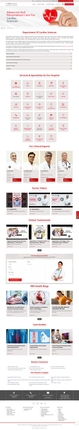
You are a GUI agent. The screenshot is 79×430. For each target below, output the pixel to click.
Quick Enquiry (38, 1)
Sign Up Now (48, 397)
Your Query (11, 272)
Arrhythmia (27, 96)
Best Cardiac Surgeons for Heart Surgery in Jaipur (39, 379)
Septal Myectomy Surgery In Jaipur (15, 369)
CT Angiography (63, 107)
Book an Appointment (69, 4)
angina (25, 39)
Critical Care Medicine (45, 411)
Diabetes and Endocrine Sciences (47, 414)
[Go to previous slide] (10, 167)
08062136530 (31, 396)
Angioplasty (51, 85)
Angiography (39, 85)
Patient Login (45, 1)
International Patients (50, 4)
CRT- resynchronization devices (51, 108)
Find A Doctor (9, 409)
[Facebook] (34, 403)
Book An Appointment (11, 410)
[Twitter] (37, 403)
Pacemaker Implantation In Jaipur (58, 368)
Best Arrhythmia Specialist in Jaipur (36, 377)
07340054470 (14, 396)
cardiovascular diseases (66, 46)
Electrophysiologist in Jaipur (14, 384)
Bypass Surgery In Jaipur (13, 366)
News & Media (61, 414)
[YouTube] (41, 403)
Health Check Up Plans (11, 412)
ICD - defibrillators (63, 117)
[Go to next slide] (69, 167)
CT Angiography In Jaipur (34, 366)
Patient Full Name (12, 261)
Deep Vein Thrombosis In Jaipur (57, 366)
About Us (58, 4)
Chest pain (16, 107)
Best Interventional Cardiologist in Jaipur (38, 382)
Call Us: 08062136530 (53, 1)
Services (34, 4)
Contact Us (60, 413)
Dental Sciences (44, 412)
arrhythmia (58, 37)
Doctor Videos (9, 413)
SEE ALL (39, 250)
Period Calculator (61, 418)
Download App (61, 420)
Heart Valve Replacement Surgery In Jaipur (17, 368)
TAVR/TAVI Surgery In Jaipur (35, 369)
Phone (28, 261)
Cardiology (63, 96)
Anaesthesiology (44, 409)
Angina (27, 85)
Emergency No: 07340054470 (66, 1)
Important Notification (62, 419)
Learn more (21, 213)
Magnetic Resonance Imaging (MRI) (16, 129)
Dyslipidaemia (16, 117)
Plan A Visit (26, 410)
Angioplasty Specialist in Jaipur (14, 377)
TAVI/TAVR (51, 139)
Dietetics (42, 415)
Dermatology (43, 413)
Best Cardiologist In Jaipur (13, 382)
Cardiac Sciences (44, 410)
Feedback (60, 412)
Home (33, 1)
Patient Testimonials (11, 414)
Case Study (60, 415)
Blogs (59, 410)
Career (59, 411)
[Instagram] (45, 403)
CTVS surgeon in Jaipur (56, 382)
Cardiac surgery (51, 96)
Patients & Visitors (41, 4)
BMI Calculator (61, 417)
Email (10, 267)
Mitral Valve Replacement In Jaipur (36, 368)
